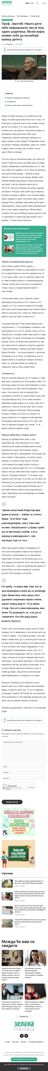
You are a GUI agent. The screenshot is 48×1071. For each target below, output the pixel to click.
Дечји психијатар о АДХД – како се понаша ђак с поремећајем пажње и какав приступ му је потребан (35, 1006)
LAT (31, 3)
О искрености (11, 101)
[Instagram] (26, 1036)
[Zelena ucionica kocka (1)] (18, 822)
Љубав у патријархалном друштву (18, 98)
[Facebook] (22, 1036)
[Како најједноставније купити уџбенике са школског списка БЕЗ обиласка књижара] (7, 884)
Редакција (9, 44)
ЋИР (27, 3)
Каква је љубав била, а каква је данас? (20, 105)
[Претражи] (37, 3)
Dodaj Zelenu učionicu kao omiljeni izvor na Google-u (24, 50)
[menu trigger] (43, 3)
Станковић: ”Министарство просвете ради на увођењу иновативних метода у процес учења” (30, 922)
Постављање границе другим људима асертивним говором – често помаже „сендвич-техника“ (34, 972)
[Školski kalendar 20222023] (18, 854)
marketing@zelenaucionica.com (24, 1059)
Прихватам (24, 1068)
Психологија (7, 20)
